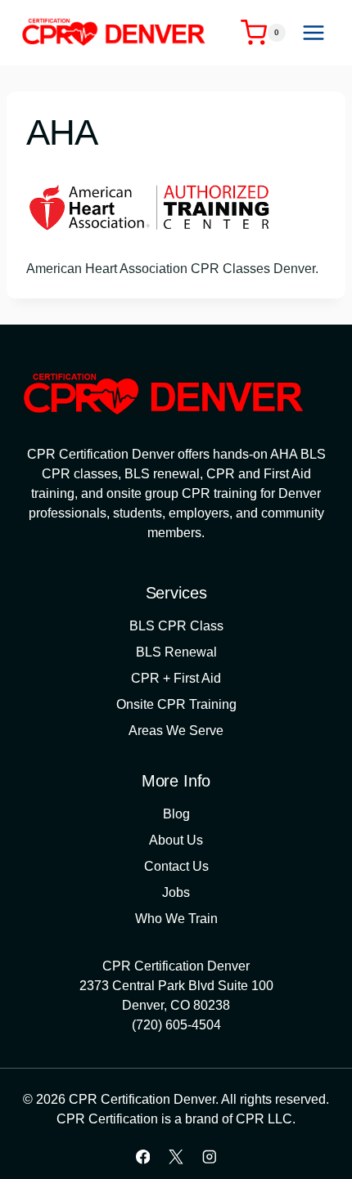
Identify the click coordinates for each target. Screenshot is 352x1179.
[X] (175, 1156)
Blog (176, 814)
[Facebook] (143, 1156)
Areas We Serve (176, 730)
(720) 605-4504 (176, 1025)
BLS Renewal (176, 652)
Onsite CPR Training (176, 704)
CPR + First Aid (176, 678)
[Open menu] (313, 32)
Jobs (176, 892)
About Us (176, 840)
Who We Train (176, 919)
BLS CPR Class (176, 626)
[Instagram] (209, 1156)
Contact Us (176, 866)
